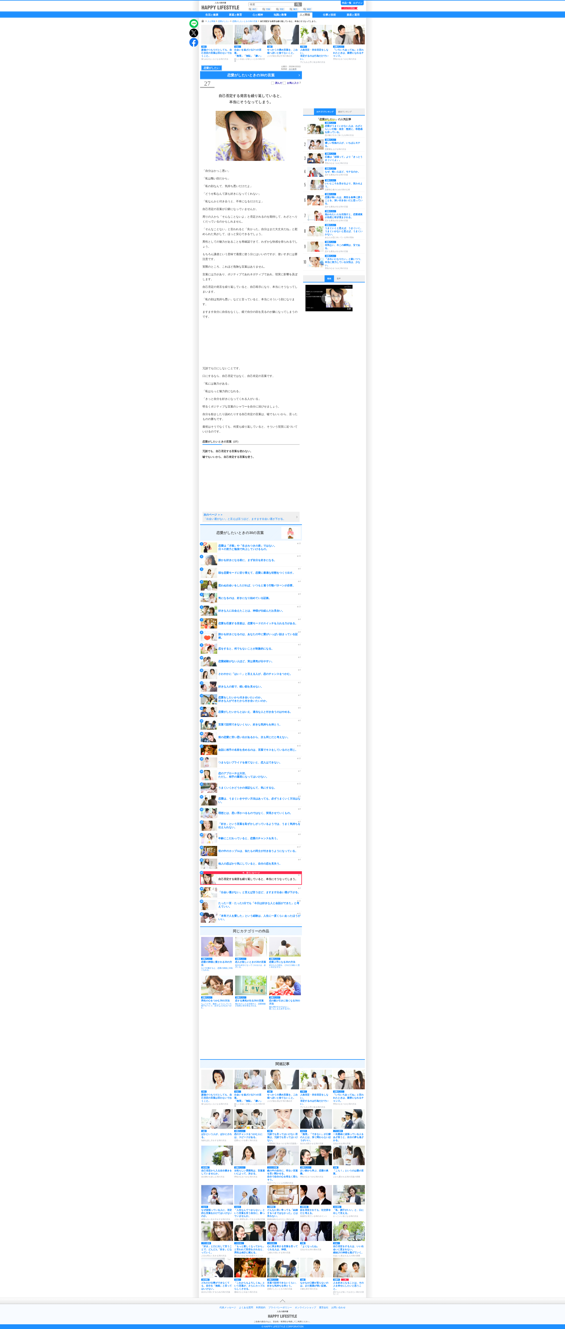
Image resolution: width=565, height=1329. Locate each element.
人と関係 (211, 21)
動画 (329, 278)
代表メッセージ (228, 1307)
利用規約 (260, 1307)
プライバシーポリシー (280, 1307)
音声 (339, 278)
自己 (254, 9)
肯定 (309, 9)
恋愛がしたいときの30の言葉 (244, 21)
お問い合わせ (338, 1307)
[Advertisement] (251, 342)
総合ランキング (345, 112)
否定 (282, 9)
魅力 (295, 9)
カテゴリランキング (325, 112)
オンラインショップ (305, 1307)
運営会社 (323, 1307)
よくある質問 (246, 1307)
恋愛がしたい (224, 21)
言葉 (268, 9)
